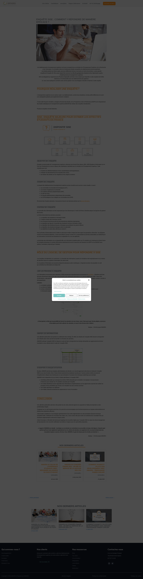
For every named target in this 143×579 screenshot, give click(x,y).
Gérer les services (57, 291)
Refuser (71, 295)
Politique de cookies (62, 298)
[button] (89, 280)
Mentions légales (81, 298)
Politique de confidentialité (72, 298)
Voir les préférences (84, 295)
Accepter (59, 295)
